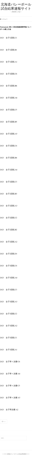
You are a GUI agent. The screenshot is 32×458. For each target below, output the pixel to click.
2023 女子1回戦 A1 (8, 61)
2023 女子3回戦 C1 (8, 337)
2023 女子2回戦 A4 (8, 169)
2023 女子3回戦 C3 (8, 289)
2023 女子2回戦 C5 (8, 109)
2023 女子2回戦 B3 (8, 193)
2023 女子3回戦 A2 (8, 325)
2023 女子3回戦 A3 (8, 301)
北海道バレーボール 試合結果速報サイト (16, 6)
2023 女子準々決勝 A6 (10, 373)
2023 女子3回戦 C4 (8, 265)
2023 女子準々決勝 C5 (10, 385)
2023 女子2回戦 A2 (8, 241)
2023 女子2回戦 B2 (8, 229)
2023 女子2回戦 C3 (8, 181)
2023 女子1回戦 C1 (8, 37)
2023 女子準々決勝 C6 (10, 361)
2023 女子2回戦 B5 (8, 121)
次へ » (3, 421)
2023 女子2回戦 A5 (8, 133)
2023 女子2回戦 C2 (8, 217)
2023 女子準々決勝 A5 (10, 397)
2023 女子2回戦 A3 (8, 205)
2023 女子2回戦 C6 (8, 73)
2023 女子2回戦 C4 (8, 145)
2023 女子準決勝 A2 (9, 409)
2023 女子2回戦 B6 (8, 85)
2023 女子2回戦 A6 (8, 97)
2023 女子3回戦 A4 (8, 277)
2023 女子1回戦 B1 (8, 49)
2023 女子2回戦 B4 (8, 157)
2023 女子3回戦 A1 (8, 349)
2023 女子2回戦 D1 (8, 253)
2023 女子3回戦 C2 (8, 313)
